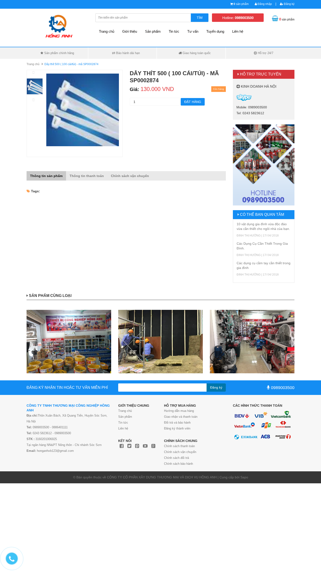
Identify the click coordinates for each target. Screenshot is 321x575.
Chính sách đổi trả (176, 458)
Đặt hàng (192, 102)
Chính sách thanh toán (179, 446)
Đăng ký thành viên (177, 428)
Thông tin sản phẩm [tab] (46, 176)
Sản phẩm (153, 31)
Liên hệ (237, 31)
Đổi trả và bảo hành (177, 422)
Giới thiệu (129, 31)
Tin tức (123, 422)
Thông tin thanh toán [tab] (87, 176)
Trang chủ (106, 31)
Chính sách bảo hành (178, 463)
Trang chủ (125, 411)
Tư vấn (192, 31)
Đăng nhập (264, 4)
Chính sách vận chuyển (180, 452)
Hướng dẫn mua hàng (179, 411)
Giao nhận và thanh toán (180, 416)
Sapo (244, 477)
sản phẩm (241, 4)
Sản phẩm (125, 416)
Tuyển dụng (215, 31)
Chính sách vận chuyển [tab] (130, 176)
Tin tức (174, 31)
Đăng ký (288, 4)
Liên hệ (123, 428)
